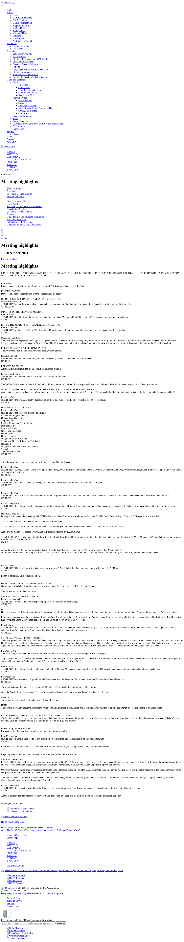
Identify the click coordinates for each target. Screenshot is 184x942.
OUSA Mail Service (27, 111)
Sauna (15, 118)
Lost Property (19, 38)
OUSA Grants (19, 126)
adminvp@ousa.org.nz (17, 835)
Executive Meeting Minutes (25, 64)
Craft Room (23, 113)
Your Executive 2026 (22, 54)
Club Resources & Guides (30, 90)
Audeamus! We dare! (22, 41)
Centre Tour (18, 129)
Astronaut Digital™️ (22, 893)
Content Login (13, 906)
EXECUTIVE (13, 157)
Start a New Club (26, 95)
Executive (11, 51)
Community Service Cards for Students (30, 77)
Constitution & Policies (23, 61)
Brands (10, 136)
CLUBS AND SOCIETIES (19, 159)
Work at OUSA (20, 33)
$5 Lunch (22, 103)
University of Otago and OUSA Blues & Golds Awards (38, 123)
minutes (4, 238)
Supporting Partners (22, 25)
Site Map (11, 903)
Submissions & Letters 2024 (25, 74)
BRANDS (12, 164)
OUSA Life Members (22, 17)
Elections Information (22, 72)
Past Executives (20, 20)
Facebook (11, 837)
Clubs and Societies (16, 79)
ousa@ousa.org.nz (15, 865)
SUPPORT (12, 162)
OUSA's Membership (22, 23)
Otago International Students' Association (31, 69)
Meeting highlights (15, 196)
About (10, 12)
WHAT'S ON (13, 154)
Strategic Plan (19, 30)
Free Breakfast (25, 100)
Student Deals (19, 28)
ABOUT (11, 151)
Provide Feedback (9, 259)
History (16, 15)
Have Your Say (19, 56)
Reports (16, 67)
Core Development (54, 893)
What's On (12, 43)
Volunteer (17, 36)
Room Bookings (20, 121)
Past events (18, 48)
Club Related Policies (28, 92)
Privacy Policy (13, 898)
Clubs (15, 82)
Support (10, 131)
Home (10, 10)
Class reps (17, 134)
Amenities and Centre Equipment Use (35, 108)
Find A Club (24, 85)
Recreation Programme (23, 116)
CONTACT (12, 167)
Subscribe (61, 923)
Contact (10, 139)
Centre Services (20, 98)
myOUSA (11, 142)
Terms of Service (14, 901)
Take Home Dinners (27, 105)
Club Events (24, 87)
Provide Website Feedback (21, 808)
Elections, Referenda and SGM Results (30, 59)
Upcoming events (21, 46)
